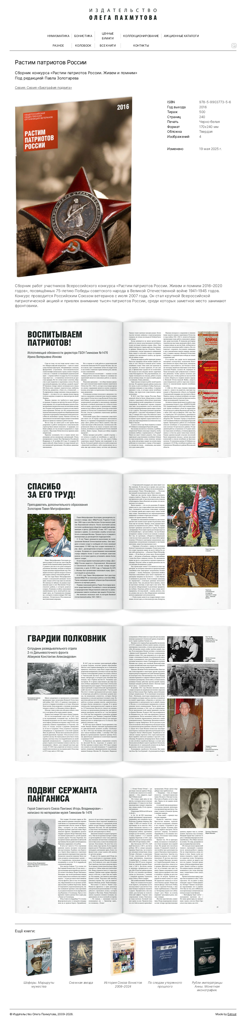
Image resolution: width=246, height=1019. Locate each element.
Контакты (141, 45)
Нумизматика (58, 36)
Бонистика (83, 36)
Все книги (108, 45)
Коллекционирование (141, 36)
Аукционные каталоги (181, 36)
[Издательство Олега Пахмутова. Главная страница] (123, 14)
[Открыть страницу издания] (39, 957)
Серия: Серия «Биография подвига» (43, 87)
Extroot (232, 1014)
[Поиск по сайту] (234, 45)
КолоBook (83, 45)
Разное (58, 45)
